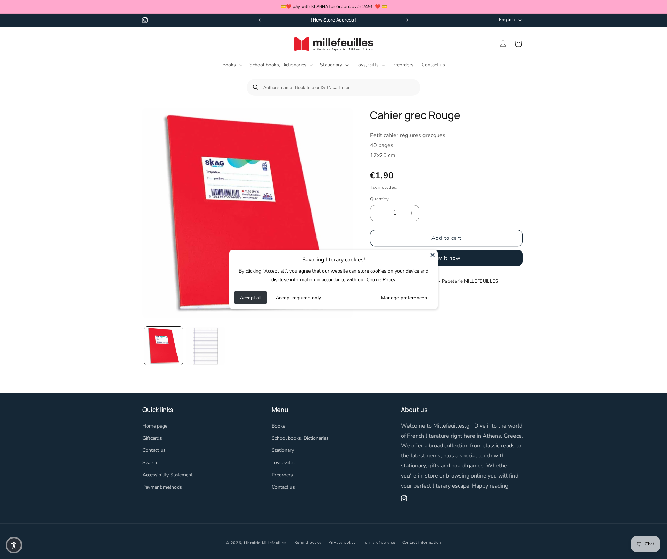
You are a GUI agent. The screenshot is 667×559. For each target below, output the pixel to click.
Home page (154, 426)
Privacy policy (342, 542)
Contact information (421, 542)
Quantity (379, 199)
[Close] (432, 255)
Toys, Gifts (283, 462)
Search (149, 462)
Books (278, 426)
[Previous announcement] (259, 20)
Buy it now (446, 258)
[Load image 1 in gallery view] (163, 346)
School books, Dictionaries (300, 438)
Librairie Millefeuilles (265, 542)
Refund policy (307, 542)
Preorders (282, 475)
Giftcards (152, 438)
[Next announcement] (407, 20)
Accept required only (298, 297)
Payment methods (162, 487)
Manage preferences (404, 297)
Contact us (154, 450)
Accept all (250, 297)
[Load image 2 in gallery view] (205, 346)
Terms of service (379, 542)
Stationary (283, 450)
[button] (231, 65)
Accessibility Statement (167, 475)
